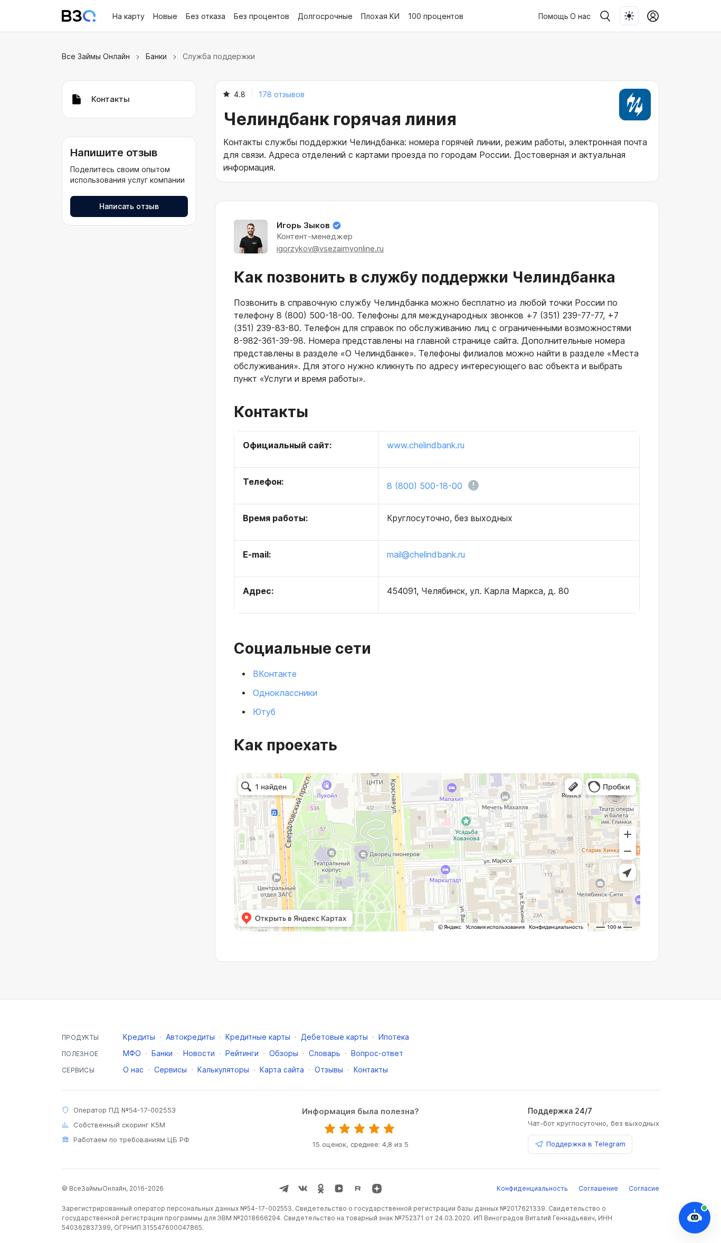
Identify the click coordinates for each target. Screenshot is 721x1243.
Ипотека (393, 1036)
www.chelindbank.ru (425, 445)
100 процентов (435, 16)
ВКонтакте (275, 673)
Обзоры (283, 1053)
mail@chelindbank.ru (426, 554)
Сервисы (170, 1069)
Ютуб (264, 712)
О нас (580, 16)
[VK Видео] (339, 1188)
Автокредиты (190, 1036)
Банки (156, 56)
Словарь (324, 1053)
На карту (128, 16)
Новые (165, 16)
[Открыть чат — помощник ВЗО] (694, 1217)
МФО (132, 1053)
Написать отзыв (129, 206)
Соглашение (598, 1188)
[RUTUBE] (358, 1188)
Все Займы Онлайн (96, 56)
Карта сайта (282, 1069)
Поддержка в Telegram (585, 1144)
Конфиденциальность (532, 1188)
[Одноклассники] (321, 1188)
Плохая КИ (380, 16)
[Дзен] (377, 1188)
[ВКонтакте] (303, 1188)
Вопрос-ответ (377, 1053)
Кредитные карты (257, 1036)
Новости (199, 1053)
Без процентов (261, 16)
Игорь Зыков (303, 225)
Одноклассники (285, 693)
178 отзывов (282, 94)
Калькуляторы (223, 1069)
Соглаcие (644, 1188)
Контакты (371, 1069)
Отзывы (329, 1069)
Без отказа (205, 16)
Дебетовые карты (334, 1036)
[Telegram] (284, 1188)
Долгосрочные (325, 16)
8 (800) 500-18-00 (424, 486)
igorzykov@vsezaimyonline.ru (330, 248)
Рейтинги (242, 1053)
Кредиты (139, 1036)
